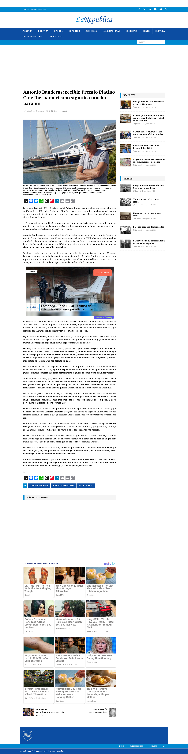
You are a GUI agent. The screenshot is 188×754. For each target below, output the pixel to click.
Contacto (153, 746)
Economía (91, 31)
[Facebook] (139, 9)
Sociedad (131, 31)
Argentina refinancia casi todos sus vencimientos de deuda (149, 160)
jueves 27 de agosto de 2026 (145, 107)
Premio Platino (86, 486)
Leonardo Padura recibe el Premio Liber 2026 (146, 146)
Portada (27, 31)
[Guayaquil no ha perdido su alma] (125, 216)
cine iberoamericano (63, 486)
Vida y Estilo (56, 37)
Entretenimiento (33, 37)
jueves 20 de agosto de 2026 (145, 230)
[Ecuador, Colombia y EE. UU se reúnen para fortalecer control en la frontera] (125, 118)
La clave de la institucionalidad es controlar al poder (149, 241)
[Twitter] (144, 9)
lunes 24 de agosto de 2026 (145, 191)
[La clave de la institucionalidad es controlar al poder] (125, 244)
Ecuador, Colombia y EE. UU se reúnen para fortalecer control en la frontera (148, 118)
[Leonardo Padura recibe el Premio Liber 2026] (125, 148)
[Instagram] (160, 9)
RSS (164, 746)
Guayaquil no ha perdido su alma (147, 214)
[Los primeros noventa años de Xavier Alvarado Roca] (125, 188)
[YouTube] (155, 9)
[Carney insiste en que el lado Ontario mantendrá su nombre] (125, 135)
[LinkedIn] (149, 9)
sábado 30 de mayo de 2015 (38, 111)
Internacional (111, 31)
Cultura (160, 31)
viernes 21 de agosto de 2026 (145, 205)
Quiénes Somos (136, 746)
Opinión (58, 31)
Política (43, 31)
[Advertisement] (94, 65)
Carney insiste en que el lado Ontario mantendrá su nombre (148, 132)
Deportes (74, 31)
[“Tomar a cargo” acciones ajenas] (125, 202)
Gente (146, 31)
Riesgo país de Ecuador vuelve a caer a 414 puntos (148, 102)
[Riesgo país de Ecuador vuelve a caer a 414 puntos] (125, 105)
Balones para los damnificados (148, 227)
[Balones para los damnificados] (125, 230)
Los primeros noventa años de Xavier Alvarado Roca (148, 186)
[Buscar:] (151, 42)
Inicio (121, 746)
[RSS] (166, 9)
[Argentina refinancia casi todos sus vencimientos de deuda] (125, 162)
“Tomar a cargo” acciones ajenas (146, 200)
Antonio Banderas (39, 486)
